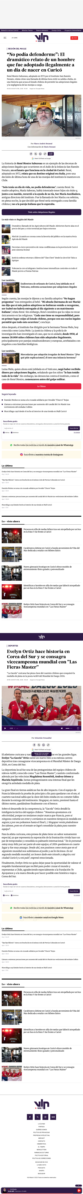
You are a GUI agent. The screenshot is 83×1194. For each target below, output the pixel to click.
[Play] (79, 1190)
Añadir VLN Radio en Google (42, 158)
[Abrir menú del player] (78, 1186)
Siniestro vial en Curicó (9, 30)
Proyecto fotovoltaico (73, 30)
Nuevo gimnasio (42, 30)
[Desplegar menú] (5, 37)
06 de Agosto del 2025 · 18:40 (17, 88)
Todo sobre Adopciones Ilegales (41, 212)
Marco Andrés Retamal (43, 144)
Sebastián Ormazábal (43, 738)
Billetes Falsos (27, 30)
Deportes (13, 646)
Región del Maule (17, 49)
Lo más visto (8, 219)
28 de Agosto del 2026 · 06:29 (17, 679)
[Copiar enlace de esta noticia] (45, 154)
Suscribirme (74, 428)
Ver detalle (77, 432)
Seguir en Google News (37, 88)
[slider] (69, 728)
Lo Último (41, 386)
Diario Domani (49, 147)
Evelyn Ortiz (56, 30)
